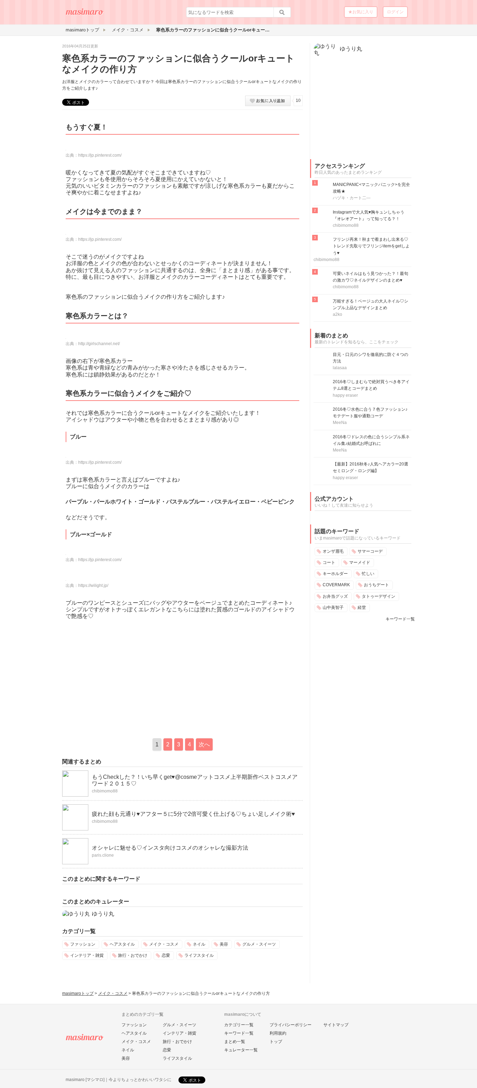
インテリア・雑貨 (87, 955)
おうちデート (376, 584)
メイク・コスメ (163, 944)
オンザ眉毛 (333, 551)
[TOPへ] (85, 14)
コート (329, 562)
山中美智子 (333, 607)
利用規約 (278, 1033)
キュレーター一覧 (241, 1050)
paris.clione (103, 855)
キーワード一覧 (400, 619)
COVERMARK (336, 584)
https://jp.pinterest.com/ (100, 155)
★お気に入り (360, 11)
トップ (276, 1041)
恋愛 (166, 955)
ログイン (395, 11)
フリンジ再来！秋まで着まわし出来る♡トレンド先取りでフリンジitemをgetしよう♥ (371, 246)
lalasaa (340, 367)
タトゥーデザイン (378, 596)
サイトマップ (335, 1024)
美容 (224, 944)
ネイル (199, 944)
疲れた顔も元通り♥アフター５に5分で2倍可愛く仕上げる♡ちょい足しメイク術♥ (193, 814)
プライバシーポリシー (290, 1024)
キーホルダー (335, 573)
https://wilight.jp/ (93, 585)
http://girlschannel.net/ (99, 343)
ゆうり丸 (103, 914)
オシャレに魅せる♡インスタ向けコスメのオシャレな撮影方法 (170, 848)
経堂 (362, 607)
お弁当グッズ (335, 596)
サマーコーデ (370, 551)
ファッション (82, 944)
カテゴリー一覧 (239, 1024)
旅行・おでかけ (132, 955)
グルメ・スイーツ (259, 944)
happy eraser (345, 395)
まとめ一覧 (234, 1041)
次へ (204, 744)
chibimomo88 (105, 791)
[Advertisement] (120, 677)
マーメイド (359, 562)
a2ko (337, 314)
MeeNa (340, 422)
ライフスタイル (199, 955)
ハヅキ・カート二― (351, 197)
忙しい (368, 573)
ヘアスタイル (122, 944)
